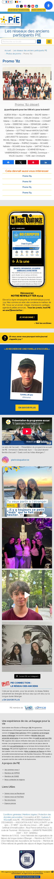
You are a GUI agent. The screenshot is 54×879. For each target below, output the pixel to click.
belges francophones (18, 733)
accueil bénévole (17, 746)
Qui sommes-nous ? (12, 770)
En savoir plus (12, 700)
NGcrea (7, 820)
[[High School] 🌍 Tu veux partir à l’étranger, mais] (27, 491)
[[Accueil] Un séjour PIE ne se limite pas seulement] (27, 646)
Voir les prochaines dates (27, 877)
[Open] (48, 5)
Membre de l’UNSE (12, 776)
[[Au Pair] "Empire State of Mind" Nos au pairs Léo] (27, 543)
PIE (30, 727)
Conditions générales (12, 814)
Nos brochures (10, 800)
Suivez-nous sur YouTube (14, 797)
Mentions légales (30, 814)
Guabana (45, 817)
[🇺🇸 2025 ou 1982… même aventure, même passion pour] (27, 595)
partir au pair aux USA (43, 738)
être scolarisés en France (34, 751)
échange (5, 749)
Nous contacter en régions (15, 779)
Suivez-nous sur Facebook (15, 793)
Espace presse (10, 803)
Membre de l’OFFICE (12, 773)
